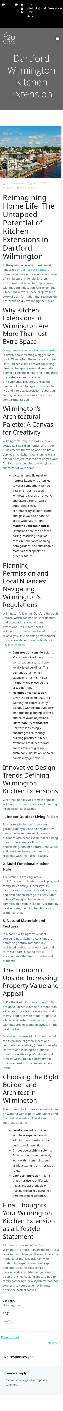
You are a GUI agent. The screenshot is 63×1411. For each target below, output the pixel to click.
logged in (29, 1380)
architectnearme (15, 183)
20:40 (9, 187)
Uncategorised (12, 1305)
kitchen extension (45, 350)
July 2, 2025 (39, 183)
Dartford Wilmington (34, 270)
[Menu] (57, 38)
